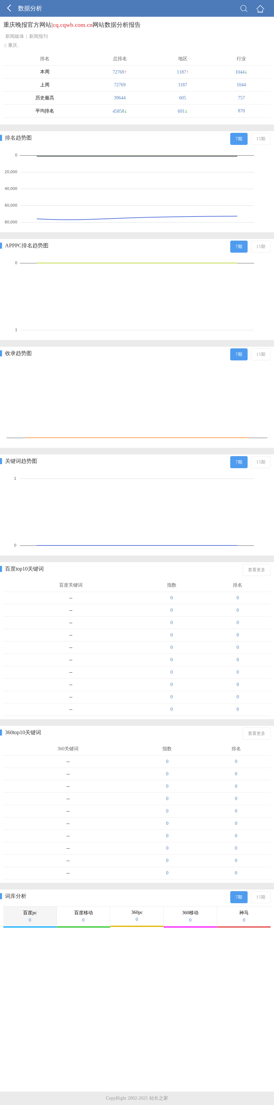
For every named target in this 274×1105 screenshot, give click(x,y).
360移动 (190, 916)
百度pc (30, 916)
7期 (239, 138)
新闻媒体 (14, 36)
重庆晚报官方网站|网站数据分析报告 (72, 24)
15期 (260, 138)
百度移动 (83, 916)
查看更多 (256, 569)
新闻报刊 (38, 36)
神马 (244, 916)
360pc (137, 916)
